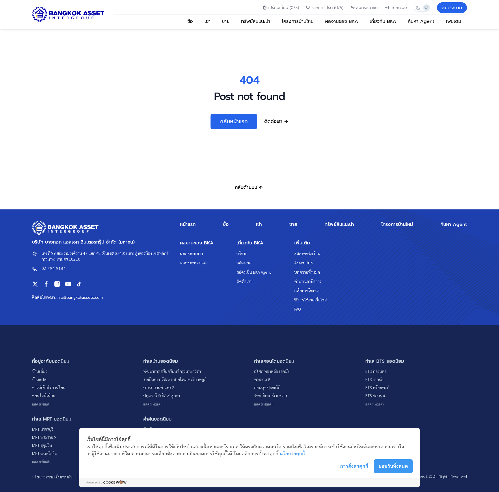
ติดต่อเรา (244, 281)
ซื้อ (190, 21)
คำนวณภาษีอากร (307, 281)
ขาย (226, 21)
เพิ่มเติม (453, 21)
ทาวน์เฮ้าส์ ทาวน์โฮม (48, 387)
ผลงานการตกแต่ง (194, 262)
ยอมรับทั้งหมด (393, 466)
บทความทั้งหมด (307, 271)
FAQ (297, 309)
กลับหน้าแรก (234, 121)
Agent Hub (303, 262)
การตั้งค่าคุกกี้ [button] (354, 466)
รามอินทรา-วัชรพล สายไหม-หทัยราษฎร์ (174, 379)
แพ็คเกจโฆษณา (307, 290)
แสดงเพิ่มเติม (41, 404)
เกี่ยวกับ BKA (383, 21)
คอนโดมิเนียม (43, 395)
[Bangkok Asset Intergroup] (68, 14)
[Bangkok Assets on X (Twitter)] (35, 284)
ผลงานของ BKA (341, 21)
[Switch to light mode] (425, 7)
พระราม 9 (262, 379)
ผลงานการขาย (191, 253)
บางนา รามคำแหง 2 (158, 387)
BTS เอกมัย (374, 379)
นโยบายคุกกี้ (292, 453)
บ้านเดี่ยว (39, 371)
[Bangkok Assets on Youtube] (68, 284)
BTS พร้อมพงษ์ (377, 387)
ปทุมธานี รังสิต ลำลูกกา (161, 395)
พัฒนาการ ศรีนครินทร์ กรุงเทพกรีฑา (172, 371)
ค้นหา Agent (421, 21)
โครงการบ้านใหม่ (298, 21)
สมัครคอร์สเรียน (307, 253)
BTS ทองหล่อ (376, 371)
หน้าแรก (187, 224)
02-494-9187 (53, 268)
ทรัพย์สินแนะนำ (255, 21)
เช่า (207, 21)
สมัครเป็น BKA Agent (254, 271)
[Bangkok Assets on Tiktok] (79, 284)
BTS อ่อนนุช (375, 395)
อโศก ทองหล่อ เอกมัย (272, 371)
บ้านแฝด (39, 379)
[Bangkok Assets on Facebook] (46, 284)
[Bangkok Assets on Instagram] (57, 284)
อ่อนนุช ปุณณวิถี (267, 387)
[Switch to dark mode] (418, 7)
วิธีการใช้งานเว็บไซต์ (310, 299)
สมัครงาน (244, 262)
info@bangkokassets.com (80, 297)
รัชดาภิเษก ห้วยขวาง (270, 395)
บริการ (242, 253)
